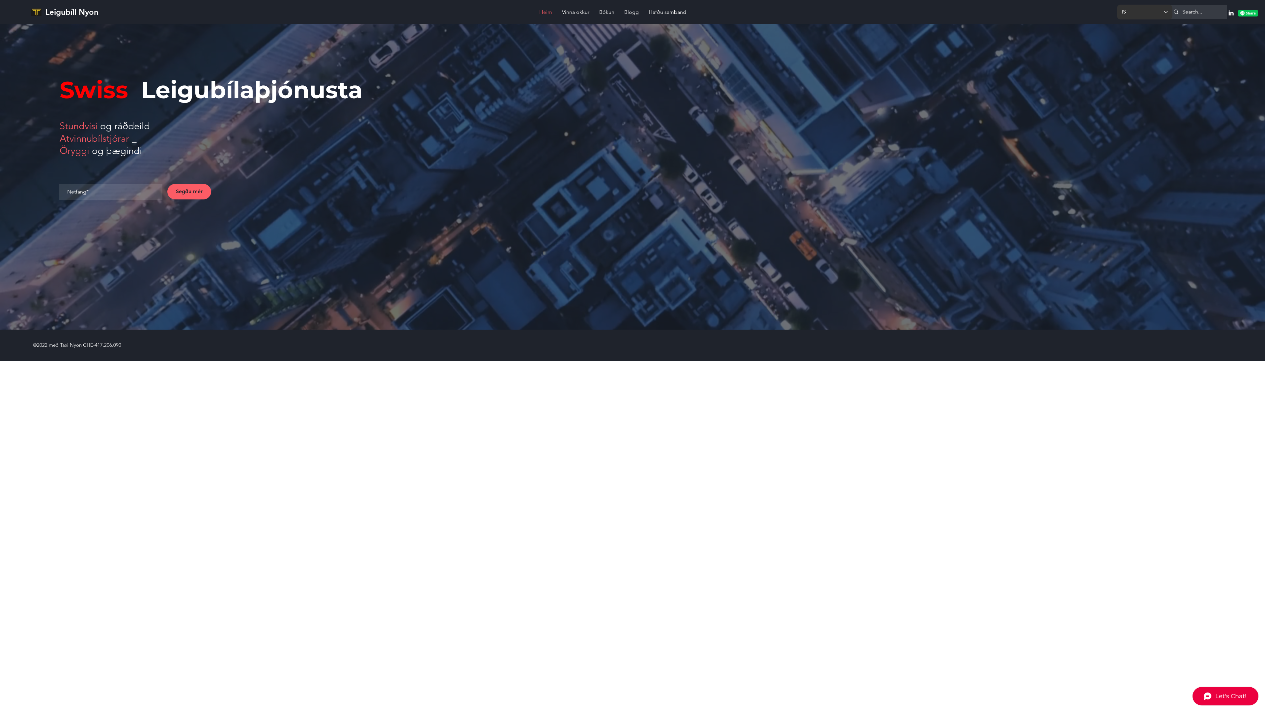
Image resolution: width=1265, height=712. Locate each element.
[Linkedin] (1231, 12)
